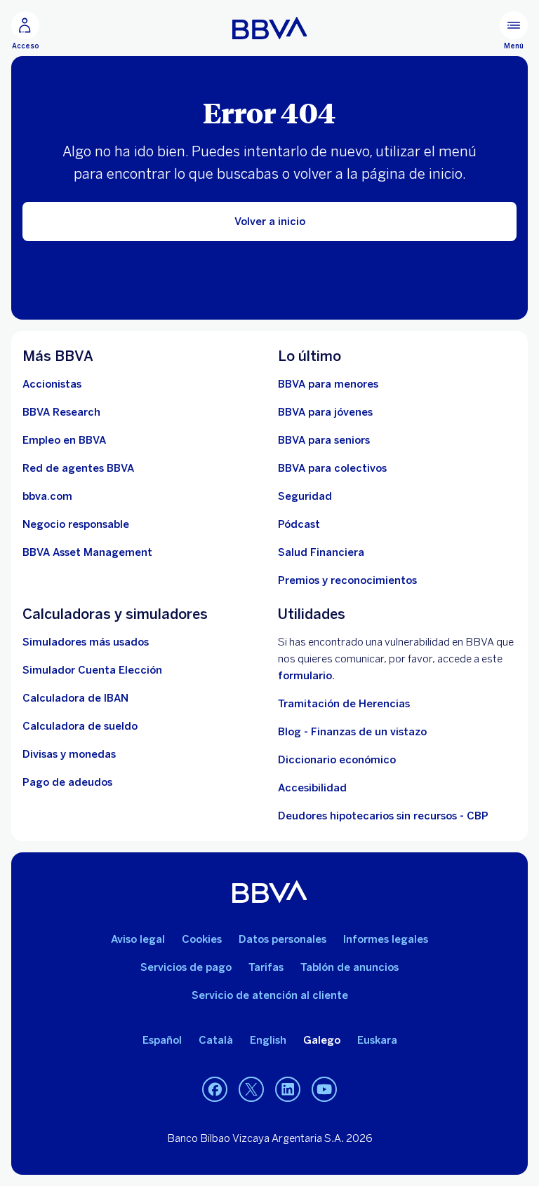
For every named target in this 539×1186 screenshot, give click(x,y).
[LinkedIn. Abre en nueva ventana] (287, 1090)
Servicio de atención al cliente (270, 995)
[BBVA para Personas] (269, 28)
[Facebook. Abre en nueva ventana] (214, 1090)
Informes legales (385, 939)
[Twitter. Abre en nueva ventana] (251, 1090)
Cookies (202, 939)
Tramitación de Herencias (344, 703)
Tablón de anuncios (349, 967)
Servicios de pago (186, 967)
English (268, 1040)
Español (162, 1040)
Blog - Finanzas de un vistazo (352, 731)
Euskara (377, 1040)
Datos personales (282, 939)
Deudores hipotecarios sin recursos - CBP (383, 816)
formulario (305, 675)
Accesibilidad (312, 788)
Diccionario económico (337, 760)
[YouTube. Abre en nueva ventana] (324, 1090)
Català (216, 1040)
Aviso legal (138, 939)
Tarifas (266, 967)
